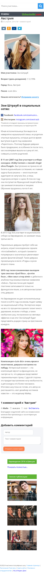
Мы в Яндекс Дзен (19, 571)
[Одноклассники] (8, 28)
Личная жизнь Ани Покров (19, 494)
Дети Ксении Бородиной (18, 543)
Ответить (35, 408)
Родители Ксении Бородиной (20, 519)
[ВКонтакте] (3, 28)
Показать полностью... (17, 467)
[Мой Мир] (13, 28)
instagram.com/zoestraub (27, 119)
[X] (19, 28)
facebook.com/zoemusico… (26, 115)
